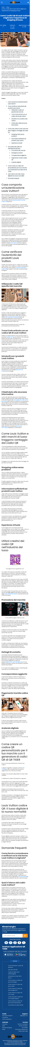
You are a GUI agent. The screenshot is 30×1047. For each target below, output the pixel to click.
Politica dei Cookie (23, 1031)
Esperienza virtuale (16, 143)
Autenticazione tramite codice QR (13, 200)
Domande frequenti (13, 178)
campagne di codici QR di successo (15, 400)
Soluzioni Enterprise (7, 1027)
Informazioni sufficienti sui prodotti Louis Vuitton (18, 139)
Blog (7, 7)
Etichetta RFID (22, 876)
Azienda (5, 1022)
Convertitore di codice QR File (15, 1005)
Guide (4, 1014)
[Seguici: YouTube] (10, 942)
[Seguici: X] (24, 942)
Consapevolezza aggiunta (18, 155)
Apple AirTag (10, 337)
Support (25, 1014)
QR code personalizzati (12, 317)
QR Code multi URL (13, 969)
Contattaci (5, 1017)
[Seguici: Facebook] (19, 942)
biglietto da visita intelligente (13, 662)
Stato (3, 1026)
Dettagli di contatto (17, 153)
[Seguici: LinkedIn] (6, 942)
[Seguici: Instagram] (15, 942)
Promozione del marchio (18, 150)
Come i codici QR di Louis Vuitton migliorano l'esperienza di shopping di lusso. (14, 9)
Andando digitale (16, 162)
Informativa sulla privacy (21, 1029)
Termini (25, 1022)
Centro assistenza (6, 1019)
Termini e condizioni (23, 1024)
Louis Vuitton (13, 243)
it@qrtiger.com (24, 1015)
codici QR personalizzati (11, 594)
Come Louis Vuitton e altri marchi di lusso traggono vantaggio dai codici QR (18, 130)
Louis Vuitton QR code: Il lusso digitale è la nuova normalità (16, 175)
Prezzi (3, 1029)
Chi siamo (4, 1024)
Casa (3, 7)
